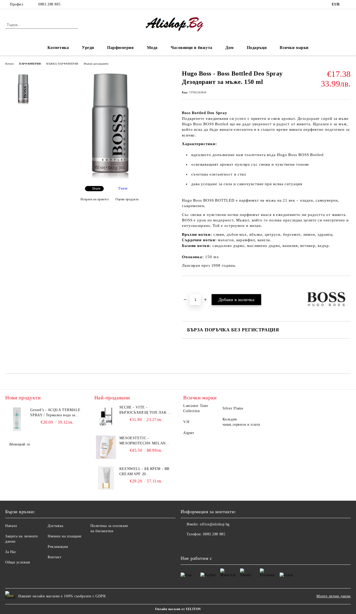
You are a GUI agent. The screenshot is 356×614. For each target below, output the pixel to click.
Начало (9, 63)
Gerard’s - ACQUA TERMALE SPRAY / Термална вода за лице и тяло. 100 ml (55, 413)
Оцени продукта (127, 199)
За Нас (10, 552)
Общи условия (17, 562)
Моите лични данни (333, 596)
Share (96, 188)
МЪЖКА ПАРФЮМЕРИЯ (62, 63)
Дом (229, 47)
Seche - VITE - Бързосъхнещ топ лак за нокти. (145, 410)
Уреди (88, 47)
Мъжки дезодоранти (96, 63)
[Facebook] (348, 4)
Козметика (58, 47)
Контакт (54, 557)
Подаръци (257, 47)
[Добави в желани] (192, 285)
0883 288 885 (49, 4)
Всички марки (294, 47)
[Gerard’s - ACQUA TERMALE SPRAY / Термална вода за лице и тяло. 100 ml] (17, 419)
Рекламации (58, 547)
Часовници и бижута (191, 47)
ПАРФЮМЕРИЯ (30, 63)
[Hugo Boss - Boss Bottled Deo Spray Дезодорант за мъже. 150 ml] (109, 177)
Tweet (123, 188)
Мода (152, 47)
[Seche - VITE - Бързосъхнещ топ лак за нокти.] (106, 416)
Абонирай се (19, 444)
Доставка (55, 526)
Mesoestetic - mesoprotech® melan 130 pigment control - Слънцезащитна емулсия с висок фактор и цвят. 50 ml (145, 441)
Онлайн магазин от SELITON (178, 609)
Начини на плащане (65, 536)
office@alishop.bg (215, 524)
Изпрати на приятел (95, 199)
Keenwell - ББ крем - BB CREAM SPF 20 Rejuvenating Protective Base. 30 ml (144, 472)
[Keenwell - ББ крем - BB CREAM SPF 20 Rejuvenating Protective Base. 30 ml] (106, 478)
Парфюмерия (120, 47)
